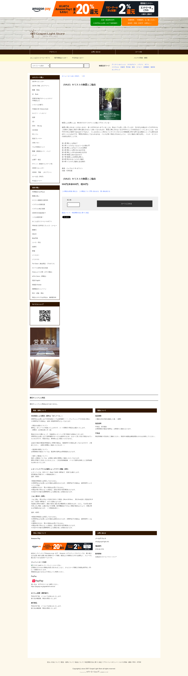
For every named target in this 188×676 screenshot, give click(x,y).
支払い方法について (53, 662)
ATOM (139, 662)
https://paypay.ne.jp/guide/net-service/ (43, 586)
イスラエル (115, 67)
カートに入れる (126, 203)
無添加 (153, 67)
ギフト (147, 64)
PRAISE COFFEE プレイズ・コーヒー (44, 225)
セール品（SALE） (74, 76)
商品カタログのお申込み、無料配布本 (44, 297)
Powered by (83, 672)
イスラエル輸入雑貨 (38, 208)
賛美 (133, 67)
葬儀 (33, 251)
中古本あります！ (78, 58)
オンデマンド (116, 69)
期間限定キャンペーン (39, 289)
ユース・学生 (36, 242)
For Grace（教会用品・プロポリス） (43, 263)
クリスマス (35, 259)
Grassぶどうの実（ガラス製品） (42, 272)
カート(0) (138, 52)
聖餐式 (34, 230)
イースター (35, 255)
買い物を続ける (105, 191)
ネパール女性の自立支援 (40, 268)
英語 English (36, 280)
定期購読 (146, 67)
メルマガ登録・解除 (140, 58)
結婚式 (34, 246)
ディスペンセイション (119, 64)
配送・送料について (67, 662)
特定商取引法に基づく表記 (80, 212)
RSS (134, 662)
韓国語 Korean (36, 284)
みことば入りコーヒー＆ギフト (42, 221)
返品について (66, 212)
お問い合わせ (95, 52)
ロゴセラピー (132, 64)
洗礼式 (34, 234)
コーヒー (139, 67)
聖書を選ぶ (35, 196)
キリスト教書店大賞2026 (40, 200)
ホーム (64, 76)
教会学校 (35, 238)
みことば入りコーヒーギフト (40, 58)
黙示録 (128, 67)
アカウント (53, 52)
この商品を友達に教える (69, 191)
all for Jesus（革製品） (39, 276)
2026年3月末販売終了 (39, 213)
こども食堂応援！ (38, 217)
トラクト (140, 64)
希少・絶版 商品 (38, 293)
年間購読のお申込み (38, 192)
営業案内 (140, 20)
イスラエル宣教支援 (38, 204)
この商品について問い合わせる (89, 191)
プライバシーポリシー (110, 662)
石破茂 (122, 67)
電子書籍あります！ (61, 58)
